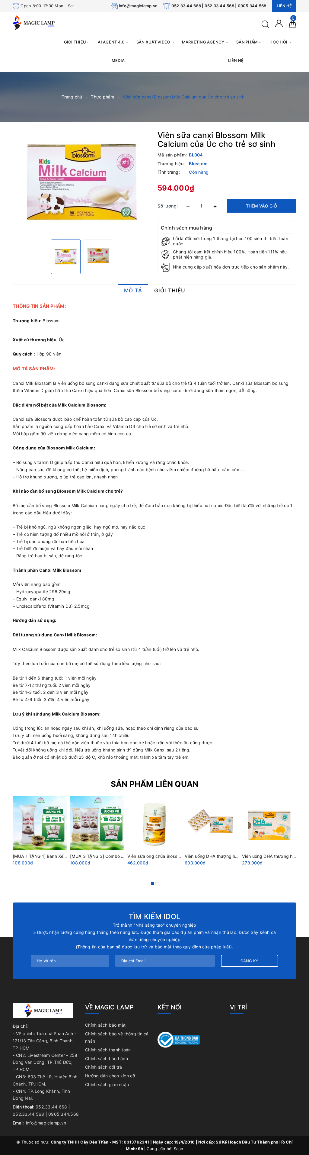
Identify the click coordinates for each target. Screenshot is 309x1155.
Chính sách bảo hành (106, 1058)
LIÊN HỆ (236, 60)
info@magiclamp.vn (138, 5)
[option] (82, 182)
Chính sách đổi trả (103, 1067)
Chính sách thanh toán (108, 1049)
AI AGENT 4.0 (111, 42)
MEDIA (118, 60)
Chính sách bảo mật (105, 1025)
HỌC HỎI (278, 42)
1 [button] (152, 883)
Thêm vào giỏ (261, 205)
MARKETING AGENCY (203, 42)
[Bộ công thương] (179, 1039)
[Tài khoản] (279, 23)
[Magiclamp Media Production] (34, 22)
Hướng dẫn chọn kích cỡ (110, 1075)
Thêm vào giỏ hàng (30, 870)
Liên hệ (284, 5)
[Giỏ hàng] (292, 23)
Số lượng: (168, 205)
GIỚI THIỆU (75, 42)
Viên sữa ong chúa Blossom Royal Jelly (166, 856)
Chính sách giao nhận (107, 1084)
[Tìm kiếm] (265, 23)
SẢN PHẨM (247, 42)
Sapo (178, 1148)
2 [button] (156, 883)
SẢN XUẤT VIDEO (153, 42)
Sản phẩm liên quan (155, 784)
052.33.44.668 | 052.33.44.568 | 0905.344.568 (218, 5)
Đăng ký (249, 960)
